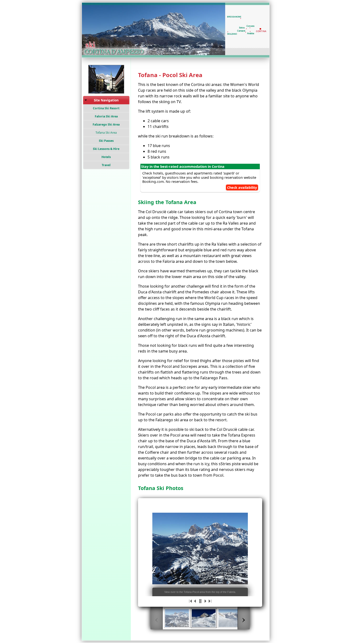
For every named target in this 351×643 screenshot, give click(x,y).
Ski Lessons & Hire (106, 149)
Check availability (242, 187)
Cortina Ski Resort (106, 108)
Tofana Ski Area (106, 133)
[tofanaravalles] (230, 618)
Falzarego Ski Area (106, 124)
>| (209, 601)
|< (190, 601)
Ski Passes (106, 141)
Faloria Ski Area (106, 116)
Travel (106, 165)
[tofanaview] (177, 618)
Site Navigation (106, 100)
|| (200, 601)
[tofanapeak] (204, 618)
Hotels (106, 157)
